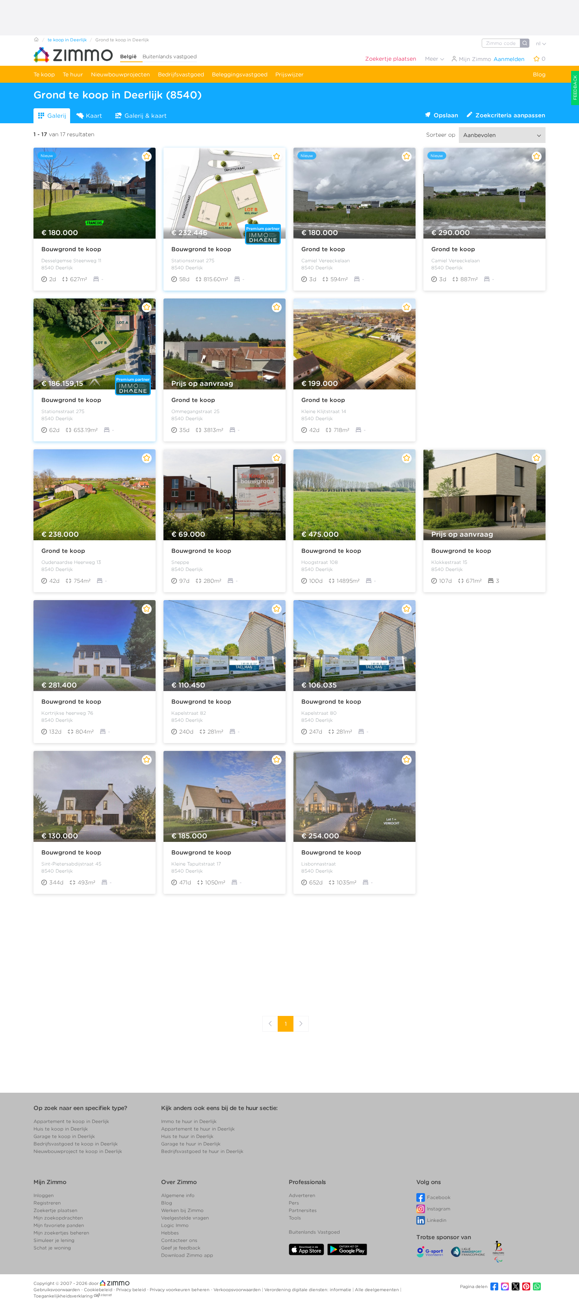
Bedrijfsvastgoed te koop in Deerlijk (75, 1144)
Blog (539, 74)
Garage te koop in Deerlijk (64, 1136)
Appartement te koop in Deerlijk (71, 1121)
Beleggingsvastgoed (239, 74)
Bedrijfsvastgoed (181, 74)
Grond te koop (323, 249)
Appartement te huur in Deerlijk (198, 1129)
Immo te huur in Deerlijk (189, 1121)
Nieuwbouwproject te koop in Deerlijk (77, 1151)
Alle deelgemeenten (377, 1289)
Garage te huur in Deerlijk (191, 1144)
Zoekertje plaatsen (390, 59)
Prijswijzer (289, 74)
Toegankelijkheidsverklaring (63, 1296)
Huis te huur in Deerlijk (187, 1136)
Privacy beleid (131, 1289)
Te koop (44, 74)
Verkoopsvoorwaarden (237, 1289)
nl (539, 43)
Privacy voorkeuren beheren (180, 1289)
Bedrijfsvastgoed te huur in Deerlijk (202, 1151)
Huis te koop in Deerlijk (60, 1129)
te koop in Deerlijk (67, 40)
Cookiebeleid (98, 1289)
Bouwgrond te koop (71, 249)
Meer (432, 59)
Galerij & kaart (145, 115)
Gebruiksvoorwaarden (57, 1289)
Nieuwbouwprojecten (120, 74)
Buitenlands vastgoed (170, 56)
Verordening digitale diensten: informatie (308, 1289)
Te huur (73, 74)
